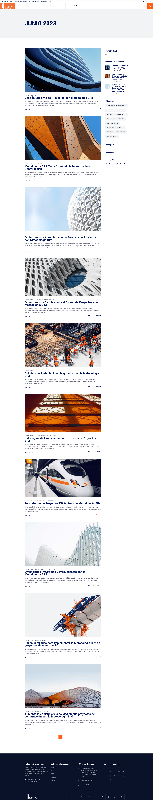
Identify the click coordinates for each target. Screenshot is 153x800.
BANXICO (53, 768)
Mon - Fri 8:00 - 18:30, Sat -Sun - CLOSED (41, 1)
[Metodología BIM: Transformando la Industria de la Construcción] (63, 138)
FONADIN (53, 777)
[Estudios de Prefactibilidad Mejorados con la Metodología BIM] (63, 345)
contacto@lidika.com (22, 1)
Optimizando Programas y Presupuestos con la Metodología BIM (55, 573)
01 (60, 737)
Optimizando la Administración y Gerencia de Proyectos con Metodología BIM (61, 238)
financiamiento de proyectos (46, 435)
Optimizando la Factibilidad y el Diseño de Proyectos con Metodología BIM (61, 303)
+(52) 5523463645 (8, 1)
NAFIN (53, 780)
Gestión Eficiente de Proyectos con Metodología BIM (59, 98)
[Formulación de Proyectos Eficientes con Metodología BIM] (63, 478)
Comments (98, 180)
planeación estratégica (115, 127)
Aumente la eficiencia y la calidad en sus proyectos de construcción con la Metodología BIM (60, 715)
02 (65, 737)
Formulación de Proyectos (45, 501)
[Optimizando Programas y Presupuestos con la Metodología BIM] (63, 544)
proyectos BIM (41, 640)
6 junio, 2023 (29, 95)
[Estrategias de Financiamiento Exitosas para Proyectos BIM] (63, 413)
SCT (52, 771)
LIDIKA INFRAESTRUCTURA (74, 797)
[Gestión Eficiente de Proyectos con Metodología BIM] (63, 70)
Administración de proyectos (46, 235)
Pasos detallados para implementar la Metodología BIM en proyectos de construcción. (62, 644)
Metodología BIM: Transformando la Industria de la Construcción (58, 167)
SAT (52, 774)
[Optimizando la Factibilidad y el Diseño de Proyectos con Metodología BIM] (63, 277)
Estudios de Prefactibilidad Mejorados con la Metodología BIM (62, 374)
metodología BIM (42, 164)
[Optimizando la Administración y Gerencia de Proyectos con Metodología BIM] (63, 209)
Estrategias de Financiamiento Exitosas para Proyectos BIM (60, 439)
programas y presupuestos (46, 569)
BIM (35, 95)
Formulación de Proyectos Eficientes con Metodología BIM (63, 503)
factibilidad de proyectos (45, 300)
